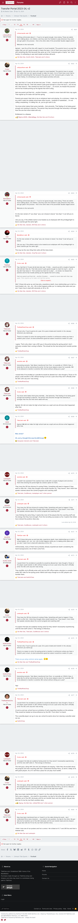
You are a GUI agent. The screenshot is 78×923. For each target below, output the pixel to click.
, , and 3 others (31, 225)
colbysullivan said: (22, 67)
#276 (72, 668)
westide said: (21, 361)
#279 (72, 777)
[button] (3, 2)
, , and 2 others (31, 253)
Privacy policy (57, 908)
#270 (72, 473)
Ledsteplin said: (22, 503)
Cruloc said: (20, 263)
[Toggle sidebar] (75, 2)
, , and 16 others (36, 117)
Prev (4, 24)
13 (17, 24)
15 (24, 24)
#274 (72, 609)
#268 (72, 388)
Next (38, 24)
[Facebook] (2, 920)
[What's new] (68, 2)
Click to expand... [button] (46, 280)
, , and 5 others (33, 57)
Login (2, 899)
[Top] (73, 908)
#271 (72, 500)
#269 (72, 416)
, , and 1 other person (34, 493)
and (28, 441)
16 (27, 24)
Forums (44, 874)
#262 (72, 63)
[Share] (71, 30)
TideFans (6, 908)
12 (14, 24)
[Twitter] (5, 920)
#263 (72, 193)
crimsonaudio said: (23, 33)
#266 (72, 323)
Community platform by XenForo (20, 914)
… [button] (11, 24)
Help (64, 908)
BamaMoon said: (22, 235)
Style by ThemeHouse (48, 914)
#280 (72, 809)
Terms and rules (47, 908)
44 (33, 24)
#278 (72, 753)
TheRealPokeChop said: (24, 327)
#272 (72, 531)
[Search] (72, 2)
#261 (75, 29)
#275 (72, 638)
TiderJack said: (21, 420)
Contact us (45, 878)
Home (44, 870)
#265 (72, 259)
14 (21, 24)
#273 (72, 555)
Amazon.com (5, 878)
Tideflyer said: (21, 535)
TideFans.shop (24, 876)
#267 (72, 357)
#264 (72, 231)
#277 (72, 695)
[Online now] (7, 197)
